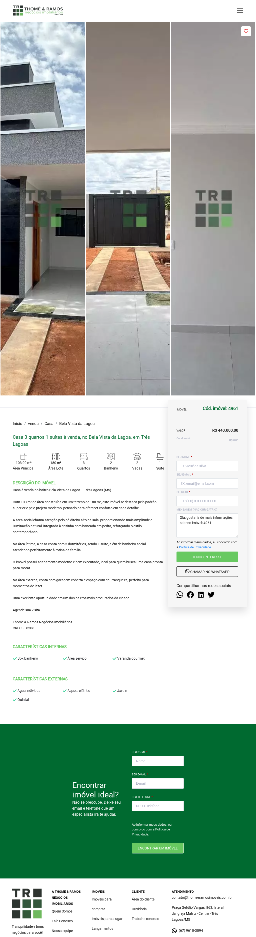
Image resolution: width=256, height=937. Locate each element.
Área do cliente (143, 899)
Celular (183, 492)
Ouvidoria (139, 909)
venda (33, 423)
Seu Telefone (142, 797)
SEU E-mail (184, 474)
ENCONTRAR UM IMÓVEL (158, 848)
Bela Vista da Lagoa (77, 423)
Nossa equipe (62, 931)
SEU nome (184, 457)
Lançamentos (102, 928)
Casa (49, 423)
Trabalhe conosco (145, 919)
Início (17, 423)
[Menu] (240, 11)
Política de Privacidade (195, 547)
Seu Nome (140, 752)
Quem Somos (62, 911)
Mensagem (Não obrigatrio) (196, 509)
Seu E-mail (140, 774)
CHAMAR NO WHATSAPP (210, 572)
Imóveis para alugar (107, 919)
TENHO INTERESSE (207, 557)
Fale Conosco (62, 921)
